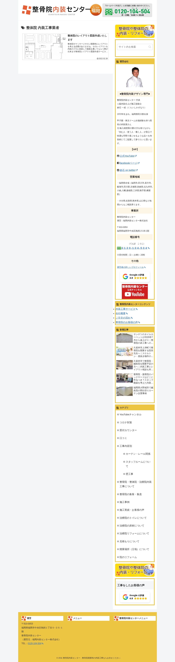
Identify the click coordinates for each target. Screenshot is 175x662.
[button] (149, 46)
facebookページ (128, 163)
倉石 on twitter (127, 170)
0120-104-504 (34, 643)
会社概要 (121, 313)
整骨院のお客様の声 (127, 322)
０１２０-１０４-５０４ (134, 248)
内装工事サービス (125, 309)
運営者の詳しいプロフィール (130, 267)
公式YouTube (127, 156)
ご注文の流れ (123, 317)
